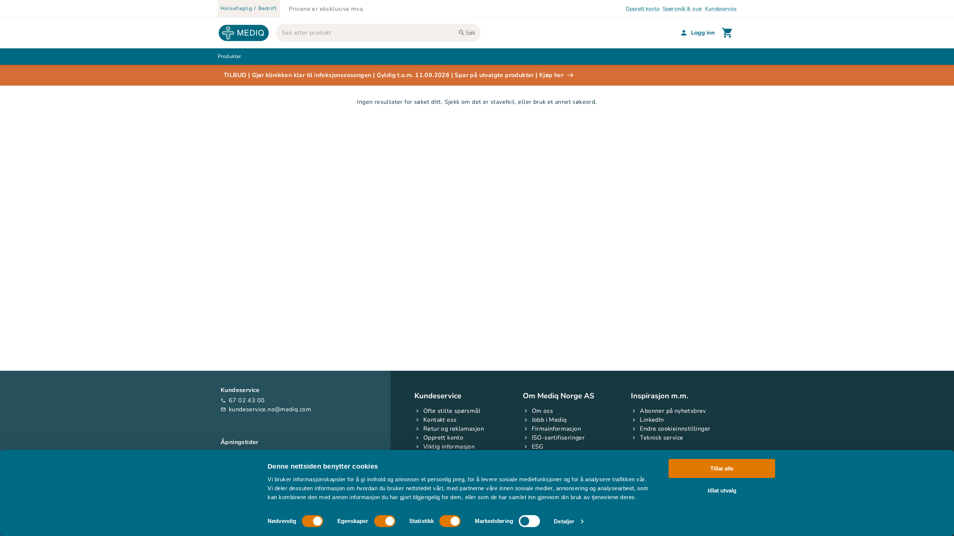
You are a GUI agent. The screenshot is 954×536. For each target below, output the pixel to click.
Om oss (542, 411)
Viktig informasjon (449, 447)
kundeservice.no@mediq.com (266, 409)
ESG (538, 447)
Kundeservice (720, 8)
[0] (727, 33)
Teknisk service (661, 438)
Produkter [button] (229, 56)
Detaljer (564, 521)
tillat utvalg (722, 490)
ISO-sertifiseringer (558, 438)
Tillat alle (721, 468)
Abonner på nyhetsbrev (673, 411)
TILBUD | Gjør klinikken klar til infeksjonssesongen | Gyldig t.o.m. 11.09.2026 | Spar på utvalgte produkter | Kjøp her (393, 75)
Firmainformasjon (556, 429)
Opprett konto (643, 8)
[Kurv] (727, 33)
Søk (470, 33)
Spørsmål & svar (682, 8)
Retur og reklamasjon (453, 429)
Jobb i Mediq (549, 420)
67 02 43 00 (243, 400)
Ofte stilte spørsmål (451, 411)
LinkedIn (652, 420)
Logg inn (703, 33)
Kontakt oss (440, 420)
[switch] (384, 521)
